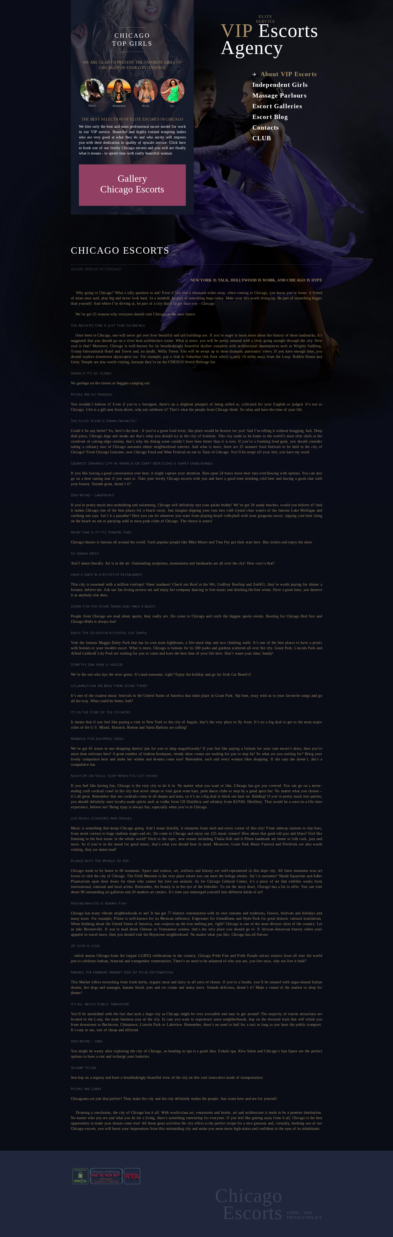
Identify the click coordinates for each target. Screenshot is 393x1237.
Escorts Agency (269, 39)
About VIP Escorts (288, 74)
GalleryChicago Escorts (132, 184)
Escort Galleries (277, 106)
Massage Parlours (279, 95)
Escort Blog (270, 116)
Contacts (265, 127)
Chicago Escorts (249, 1204)
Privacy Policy (303, 1218)
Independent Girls (280, 84)
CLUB (261, 138)
